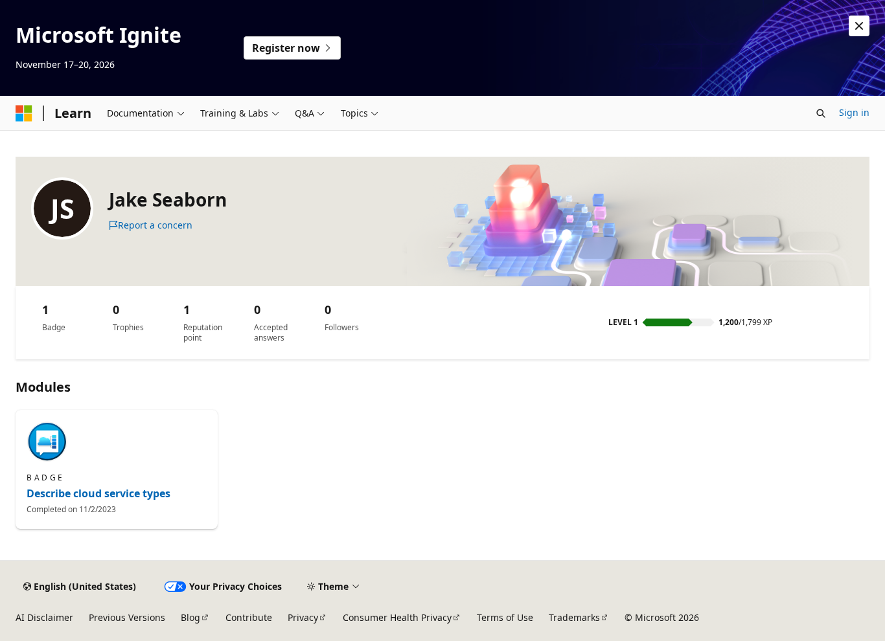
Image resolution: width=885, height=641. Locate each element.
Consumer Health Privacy (397, 617)
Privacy (303, 617)
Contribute (248, 617)
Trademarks (574, 617)
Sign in (854, 112)
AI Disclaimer (44, 617)
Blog (190, 617)
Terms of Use (505, 617)
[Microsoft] (24, 113)
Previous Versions (127, 617)
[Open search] (821, 113)
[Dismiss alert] (859, 26)
